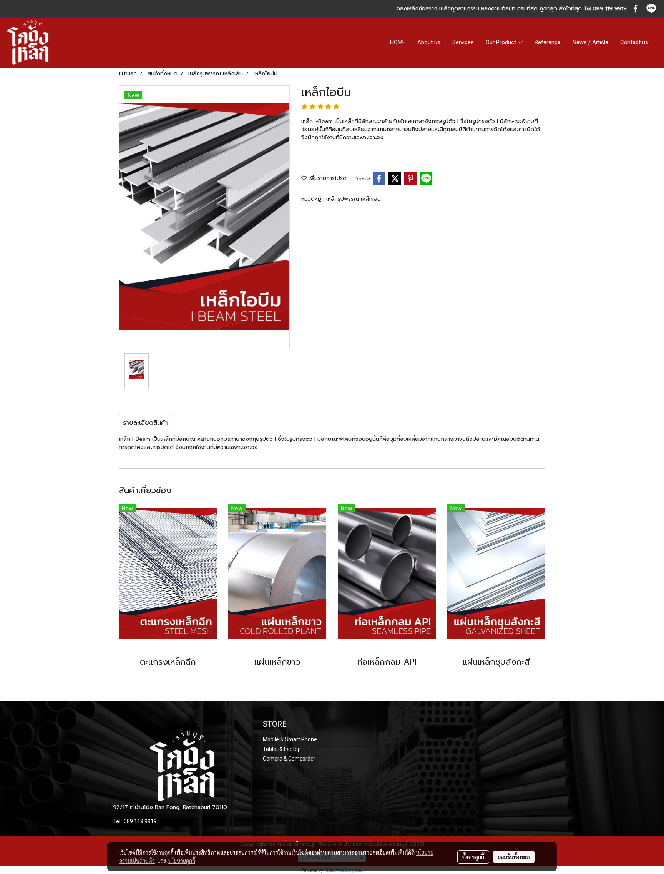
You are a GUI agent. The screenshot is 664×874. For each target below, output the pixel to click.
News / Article (590, 42)
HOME (397, 42)
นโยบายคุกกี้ (181, 860)
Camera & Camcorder (289, 759)
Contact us (634, 42)
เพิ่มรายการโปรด (327, 178)
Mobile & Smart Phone (290, 739)
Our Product (502, 42)
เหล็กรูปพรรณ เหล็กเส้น (353, 199)
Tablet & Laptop (282, 749)
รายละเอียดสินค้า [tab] (145, 422)
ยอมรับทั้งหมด (514, 856)
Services (463, 42)
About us (428, 42)
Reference (548, 42)
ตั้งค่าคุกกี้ (473, 856)
